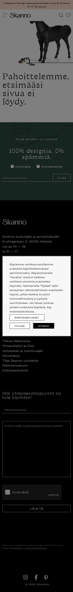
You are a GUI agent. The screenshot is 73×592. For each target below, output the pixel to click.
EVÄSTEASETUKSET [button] (27, 317)
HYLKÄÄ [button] (20, 326)
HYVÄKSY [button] (43, 326)
